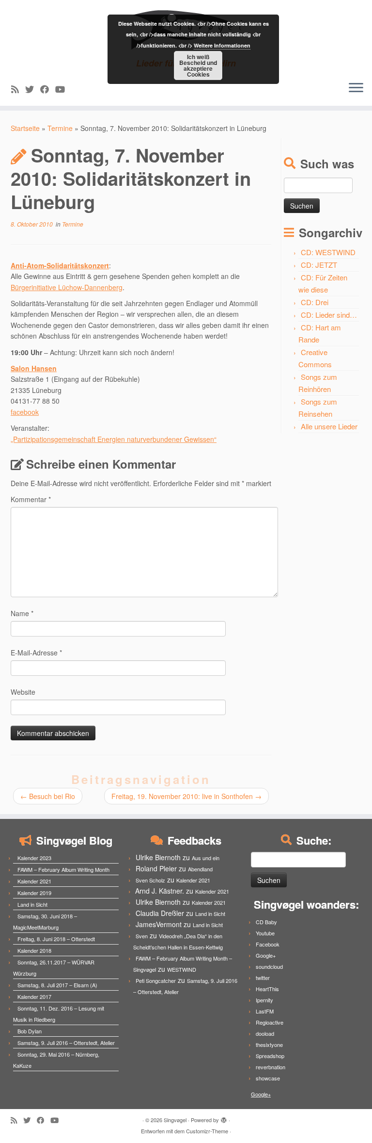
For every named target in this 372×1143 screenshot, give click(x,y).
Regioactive (269, 1022)
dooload (265, 1033)
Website (23, 692)
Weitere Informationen (222, 45)
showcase (268, 1078)
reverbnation (270, 1067)
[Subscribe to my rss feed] (18, 88)
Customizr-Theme (207, 1131)
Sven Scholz (150, 880)
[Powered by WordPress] (223, 1117)
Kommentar (31, 499)
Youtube (265, 933)
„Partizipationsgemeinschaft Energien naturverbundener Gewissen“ (114, 439)
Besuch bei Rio (47, 796)
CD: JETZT (319, 265)
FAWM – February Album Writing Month (63, 869)
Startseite (25, 128)
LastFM (265, 1011)
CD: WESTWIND (328, 252)
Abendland (200, 869)
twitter (263, 977)
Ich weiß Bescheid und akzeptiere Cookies (198, 65)
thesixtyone (269, 1044)
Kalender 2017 (34, 996)
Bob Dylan (29, 1031)
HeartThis (267, 989)
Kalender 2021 (34, 881)
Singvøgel (175, 1120)
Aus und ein (205, 858)
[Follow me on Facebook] (47, 88)
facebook (25, 412)
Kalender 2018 (34, 950)
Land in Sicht (32, 904)
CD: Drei (314, 302)
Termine (60, 128)
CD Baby (266, 922)
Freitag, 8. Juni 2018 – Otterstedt (56, 939)
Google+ (266, 955)
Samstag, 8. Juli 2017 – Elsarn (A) (57, 985)
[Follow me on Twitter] (32, 88)
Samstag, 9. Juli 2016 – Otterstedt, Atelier (66, 1042)
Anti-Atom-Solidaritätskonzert (60, 265)
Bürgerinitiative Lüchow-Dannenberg (67, 287)
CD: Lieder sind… (329, 315)
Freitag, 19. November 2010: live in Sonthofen (186, 796)
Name (22, 613)
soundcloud (269, 966)
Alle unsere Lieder (329, 426)
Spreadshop (270, 1056)
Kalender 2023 (34, 858)
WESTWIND (181, 969)
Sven (142, 936)
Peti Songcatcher (156, 980)
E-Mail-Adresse (36, 652)
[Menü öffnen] (356, 88)
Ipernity (264, 1000)
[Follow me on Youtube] (63, 88)
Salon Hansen (34, 368)
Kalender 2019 (34, 893)
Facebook (267, 944)
